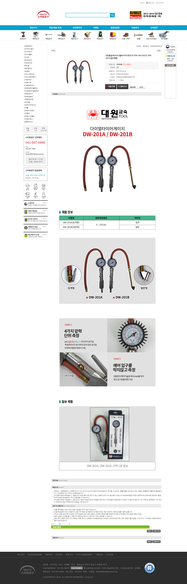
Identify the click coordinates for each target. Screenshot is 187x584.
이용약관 (48, 555)
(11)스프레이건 (29, 74)
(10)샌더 (27, 71)
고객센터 (58, 555)
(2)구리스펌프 (29, 49)
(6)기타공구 (28, 60)
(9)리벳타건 (28, 68)
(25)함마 (27, 113)
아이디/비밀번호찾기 (84, 555)
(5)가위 (26, 57)
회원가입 (151, 3)
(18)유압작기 (28, 94)
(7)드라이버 (28, 63)
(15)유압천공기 (29, 85)
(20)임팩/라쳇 (28, 99)
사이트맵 (109, 555)
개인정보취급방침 (35, 555)
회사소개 (20, 555)
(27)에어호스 (28, 119)
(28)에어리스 (28, 122)
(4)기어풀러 (28, 54)
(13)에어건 (27, 80)
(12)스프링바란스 (30, 77)
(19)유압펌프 (28, 96)
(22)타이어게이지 (30, 105)
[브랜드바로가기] (129, 77)
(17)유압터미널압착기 (31, 91)
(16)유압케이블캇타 (31, 88)
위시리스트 (159, 3)
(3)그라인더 (28, 52)
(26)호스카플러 (29, 116)
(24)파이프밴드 (29, 110)
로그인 (142, 3)
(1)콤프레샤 (28, 46)
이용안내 (99, 555)
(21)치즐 (27, 102)
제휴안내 (69, 555)
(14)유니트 (27, 82)
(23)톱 (26, 108)
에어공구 (146, 46)
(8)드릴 (26, 66)
